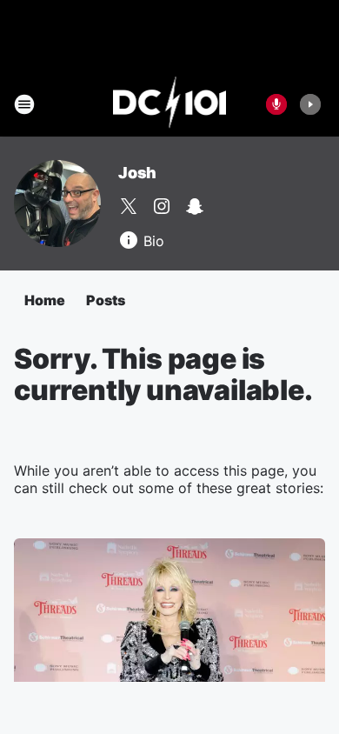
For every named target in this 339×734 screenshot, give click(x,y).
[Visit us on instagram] (161, 206)
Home (44, 300)
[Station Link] (170, 104)
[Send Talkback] (276, 104)
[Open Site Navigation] (24, 104)
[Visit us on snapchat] (194, 206)
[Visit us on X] (128, 206)
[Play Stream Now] (310, 104)
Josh (137, 172)
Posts (105, 300)
